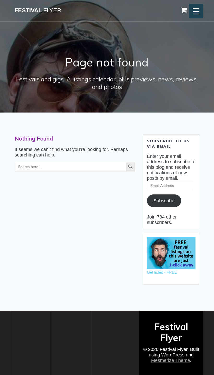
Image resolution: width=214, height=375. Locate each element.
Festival (38, 10)
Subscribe (163, 200)
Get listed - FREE (162, 272)
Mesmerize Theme (170, 360)
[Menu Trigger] (196, 11)
